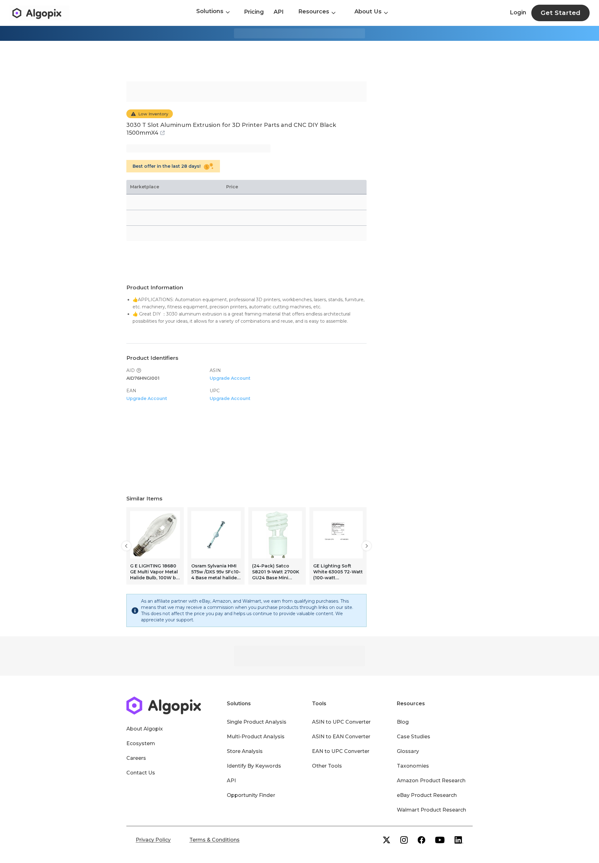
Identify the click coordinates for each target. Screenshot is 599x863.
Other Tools (327, 766)
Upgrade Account (230, 378)
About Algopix (144, 729)
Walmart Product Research (431, 810)
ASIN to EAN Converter (341, 737)
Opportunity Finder (251, 795)
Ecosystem (140, 743)
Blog (403, 722)
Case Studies (413, 737)
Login (518, 12)
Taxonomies (413, 766)
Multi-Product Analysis (256, 737)
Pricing (254, 11)
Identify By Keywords (254, 766)
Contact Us (140, 773)
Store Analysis (245, 751)
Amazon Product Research (431, 780)
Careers (136, 758)
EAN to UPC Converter (341, 751)
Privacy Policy (153, 840)
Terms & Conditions (214, 840)
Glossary (408, 751)
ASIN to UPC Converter (341, 722)
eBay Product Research (427, 795)
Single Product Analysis (256, 722)
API (279, 11)
